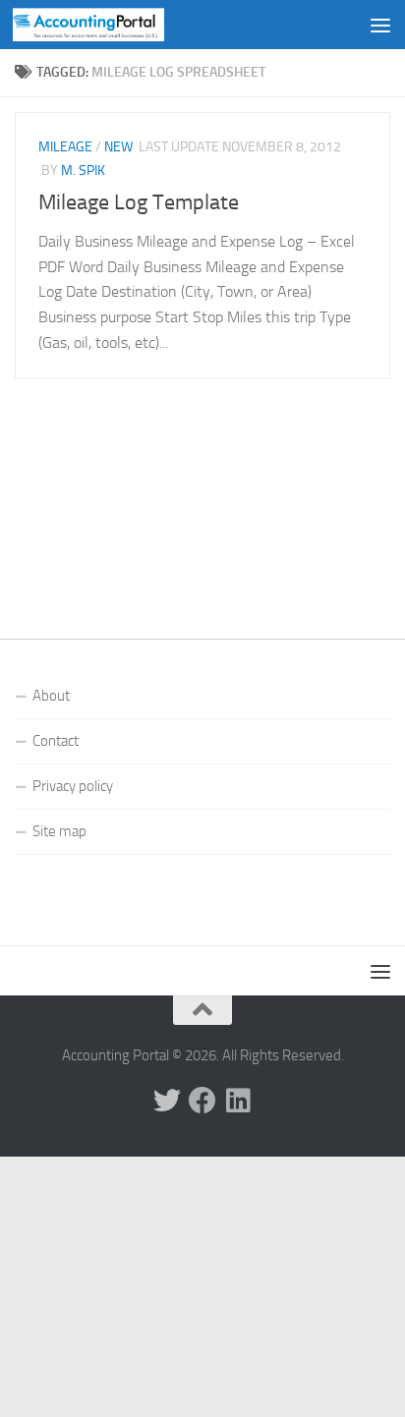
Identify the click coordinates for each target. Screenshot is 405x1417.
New (118, 147)
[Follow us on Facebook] (202, 1100)
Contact (55, 741)
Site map (59, 831)
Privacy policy (72, 786)
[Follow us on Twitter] (167, 1100)
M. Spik (83, 170)
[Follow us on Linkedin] (238, 1100)
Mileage (65, 147)
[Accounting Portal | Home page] (113, 24)
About (51, 696)
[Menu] (380, 24)
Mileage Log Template (138, 202)
